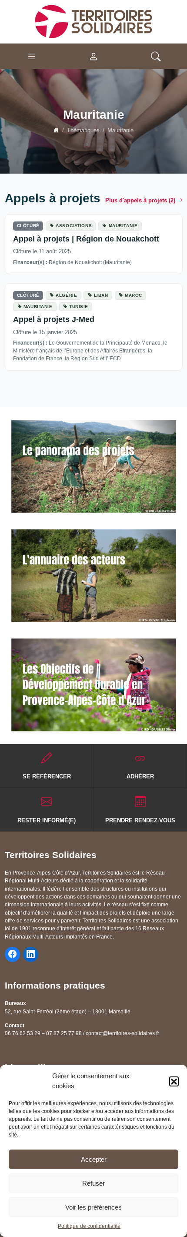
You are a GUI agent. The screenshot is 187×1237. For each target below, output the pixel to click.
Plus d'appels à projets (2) (140, 201)
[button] (174, 1081)
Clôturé (28, 225)
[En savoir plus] (94, 466)
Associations (74, 225)
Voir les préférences (93, 1207)
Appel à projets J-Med (53, 319)
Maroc (133, 295)
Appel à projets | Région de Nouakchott (86, 239)
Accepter (94, 1159)
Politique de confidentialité (89, 1226)
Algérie (66, 295)
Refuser (93, 1183)
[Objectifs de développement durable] (94, 685)
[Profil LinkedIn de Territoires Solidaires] (30, 954)
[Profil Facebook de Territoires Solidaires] (12, 954)
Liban (101, 295)
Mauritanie (123, 225)
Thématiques (83, 130)
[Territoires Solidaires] (93, 21)
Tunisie (78, 306)
